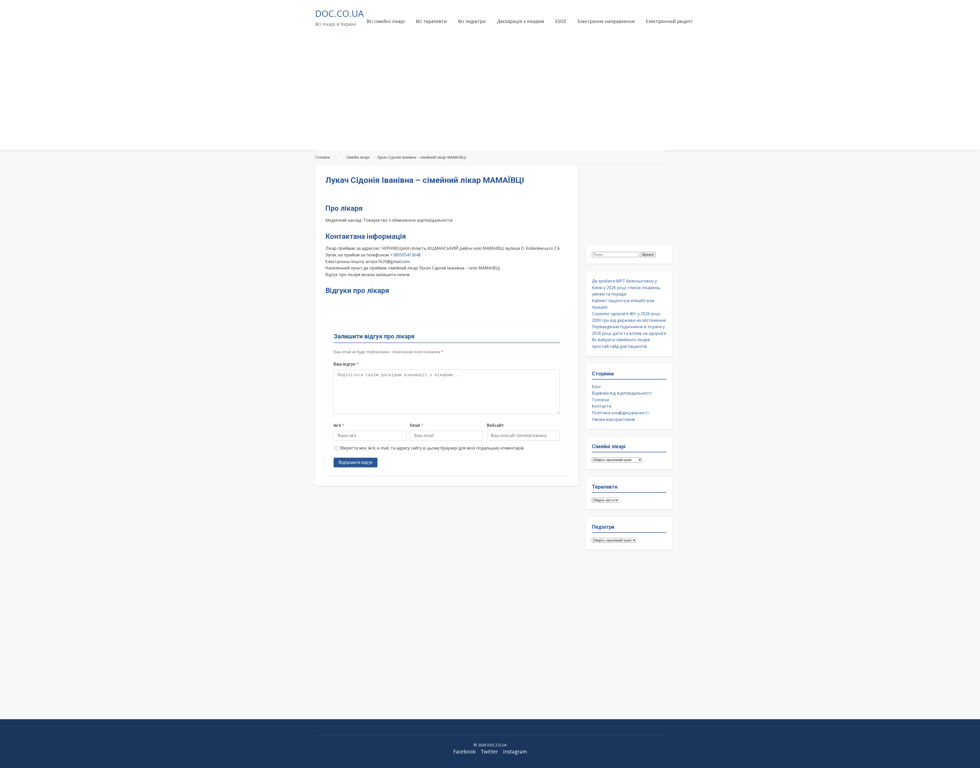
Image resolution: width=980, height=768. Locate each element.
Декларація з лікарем (520, 21)
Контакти (601, 406)
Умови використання (613, 419)
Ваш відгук (346, 364)
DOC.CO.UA (339, 13)
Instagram (515, 751)
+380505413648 (405, 255)
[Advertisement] (490, 105)
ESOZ (560, 21)
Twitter (489, 751)
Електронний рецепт (669, 21)
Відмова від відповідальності (622, 393)
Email (416, 425)
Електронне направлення (606, 21)
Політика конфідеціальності (620, 413)
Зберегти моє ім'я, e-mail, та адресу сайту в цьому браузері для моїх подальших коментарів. (432, 448)
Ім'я (339, 425)
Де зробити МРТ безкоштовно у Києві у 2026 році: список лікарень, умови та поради (626, 287)
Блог (596, 386)
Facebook (464, 751)
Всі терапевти (431, 21)
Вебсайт (495, 425)
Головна (600, 400)
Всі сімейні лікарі (386, 21)
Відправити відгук (355, 462)
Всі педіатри (472, 21)
